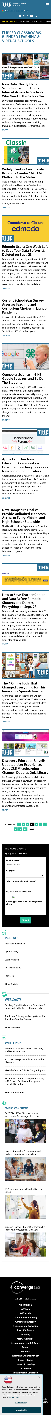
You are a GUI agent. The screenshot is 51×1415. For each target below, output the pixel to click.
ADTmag (25, 1308)
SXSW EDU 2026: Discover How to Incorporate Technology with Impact (22, 1115)
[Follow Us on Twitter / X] (28, 16)
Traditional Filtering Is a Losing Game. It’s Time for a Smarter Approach (25, 1018)
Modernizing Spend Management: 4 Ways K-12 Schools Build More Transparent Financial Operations (25, 1081)
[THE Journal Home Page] (14, 4)
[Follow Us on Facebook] (24, 15)
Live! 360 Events (25, 1330)
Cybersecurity (11, 951)
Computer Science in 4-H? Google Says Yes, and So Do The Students (23, 378)
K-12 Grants (37, 22)
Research (9, 975)
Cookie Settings (21, 1402)
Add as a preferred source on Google (17, 11)
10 (25, 829)
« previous (10, 824)
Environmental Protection (25, 1325)
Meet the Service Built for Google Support (25, 1070)
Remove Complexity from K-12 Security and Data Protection (24, 1050)
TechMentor (26, 1368)
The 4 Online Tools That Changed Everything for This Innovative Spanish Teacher (23, 687)
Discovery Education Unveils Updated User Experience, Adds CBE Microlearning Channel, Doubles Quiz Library (25, 766)
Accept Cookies (21, 1410)
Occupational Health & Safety (25, 1342)
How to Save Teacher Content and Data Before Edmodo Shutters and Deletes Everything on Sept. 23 (24, 600)
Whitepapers (15, 1042)
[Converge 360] (25, 1287)
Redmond (25, 1351)
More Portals (11, 984)
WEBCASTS (13, 999)
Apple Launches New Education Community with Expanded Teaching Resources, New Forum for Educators (25, 465)
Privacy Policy (27, 891)
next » (32, 829)
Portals (12, 937)
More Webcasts (12, 1027)
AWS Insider (25, 1313)
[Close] (39, 1377)
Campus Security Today (25, 1317)
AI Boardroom (25, 1304)
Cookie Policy (14, 1397)
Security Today (25, 1359)
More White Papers (14, 1092)
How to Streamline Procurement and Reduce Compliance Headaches (23, 1152)
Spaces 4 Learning (25, 1364)
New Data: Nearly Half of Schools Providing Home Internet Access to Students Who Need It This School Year (24, 90)
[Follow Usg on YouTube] (31, 16)
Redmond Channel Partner (25, 1355)
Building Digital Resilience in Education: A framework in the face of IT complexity (25, 1007)
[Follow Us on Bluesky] (20, 16)
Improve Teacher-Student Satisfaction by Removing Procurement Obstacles (25, 1228)
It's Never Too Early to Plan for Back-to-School (24, 1190)
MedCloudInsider (25, 1338)
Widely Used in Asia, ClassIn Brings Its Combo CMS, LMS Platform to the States (23, 173)
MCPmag (25, 1334)
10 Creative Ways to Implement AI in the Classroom (24, 1061)
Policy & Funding (13, 967)
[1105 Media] (25, 1298)
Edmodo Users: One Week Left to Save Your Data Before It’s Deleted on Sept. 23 (25, 250)
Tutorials (24, 22)
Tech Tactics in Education (25, 1372)
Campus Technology (25, 1321)
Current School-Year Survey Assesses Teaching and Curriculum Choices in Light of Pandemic (25, 306)
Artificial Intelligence (15, 943)
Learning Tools (12, 959)
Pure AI (25, 1347)
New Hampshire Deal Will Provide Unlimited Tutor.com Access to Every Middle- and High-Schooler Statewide (24, 515)
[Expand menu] (47, 5)
